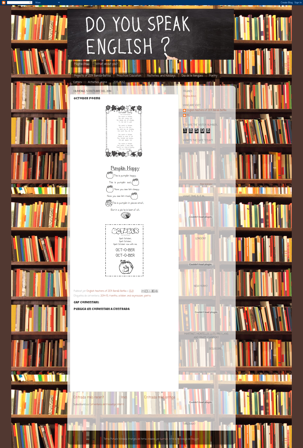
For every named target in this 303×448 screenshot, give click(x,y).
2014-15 (104, 296)
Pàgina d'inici (81, 64)
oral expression (135, 296)
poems (147, 296)
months (113, 296)
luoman (164, 439)
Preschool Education (129, 76)
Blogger (195, 439)
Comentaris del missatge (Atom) (107, 404)
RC (188, 115)
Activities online (97, 82)
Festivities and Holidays (161, 76)
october (122, 296)
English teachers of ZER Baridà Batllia (206, 110)
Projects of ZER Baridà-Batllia (92, 76)
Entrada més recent (88, 397)
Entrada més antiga (159, 397)
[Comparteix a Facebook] (153, 291)
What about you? (106, 64)
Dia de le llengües (192, 76)
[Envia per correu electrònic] (143, 291)
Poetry (213, 76)
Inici (124, 397)
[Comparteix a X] (150, 291)
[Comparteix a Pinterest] (156, 291)
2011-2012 (119, 82)
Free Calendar (206, 184)
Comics (77, 82)
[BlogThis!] (146, 291)
